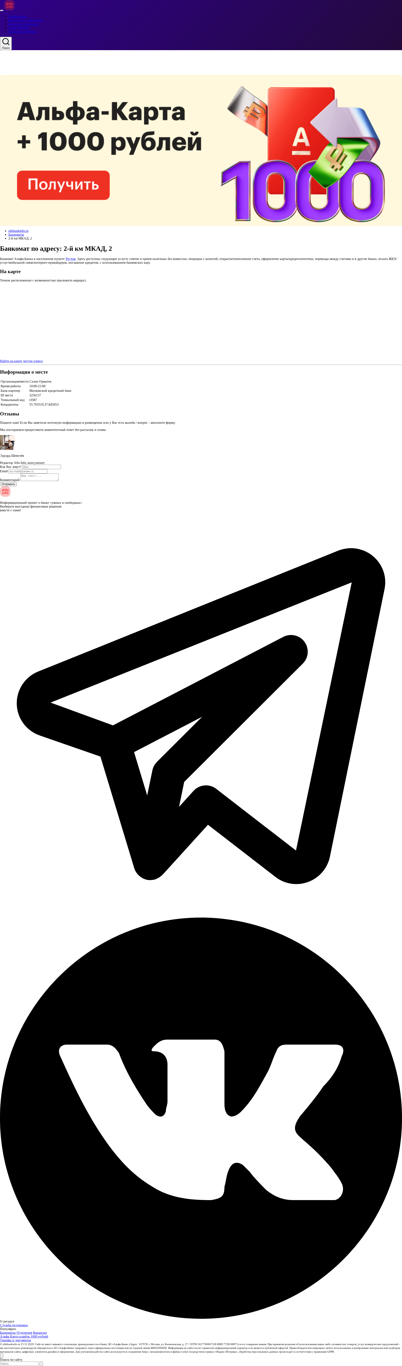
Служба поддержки (14, 1325)
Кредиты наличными (23, 24)
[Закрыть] (1, 1355)
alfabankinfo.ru (18, 231)
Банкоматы (16, 234)
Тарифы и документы (15, 1340)
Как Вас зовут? (10, 466)
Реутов (71, 259)
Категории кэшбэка (22, 31)
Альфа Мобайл (19, 27)
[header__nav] (1, 10)
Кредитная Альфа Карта (25, 20)
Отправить (8, 484)
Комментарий (10, 480)
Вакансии (40, 1332)
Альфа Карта (17, 16)
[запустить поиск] (41, 1364)
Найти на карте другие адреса (21, 361)
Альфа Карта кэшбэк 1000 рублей (24, 1336)
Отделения (24, 1332)
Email (4, 471)
